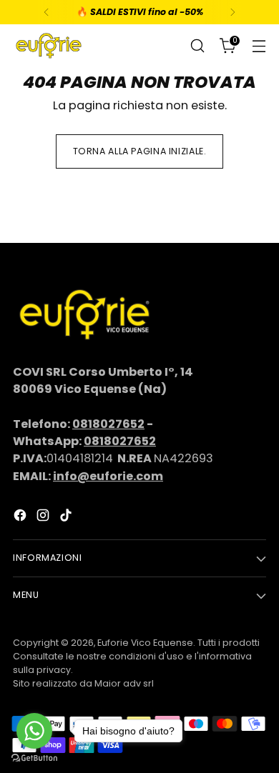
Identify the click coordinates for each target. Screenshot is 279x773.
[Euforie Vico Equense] (48, 45)
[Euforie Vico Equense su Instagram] (44, 517)
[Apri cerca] (197, 46)
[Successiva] (232, 12)
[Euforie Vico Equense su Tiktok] (67, 517)
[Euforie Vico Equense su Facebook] (21, 517)
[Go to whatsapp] (34, 731)
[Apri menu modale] (258, 46)
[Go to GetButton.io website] (34, 758)
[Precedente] (46, 12)
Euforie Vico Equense (145, 643)
